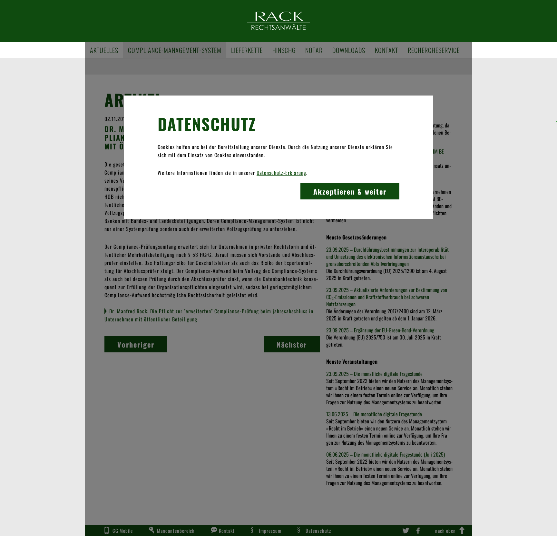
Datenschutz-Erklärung (281, 173)
